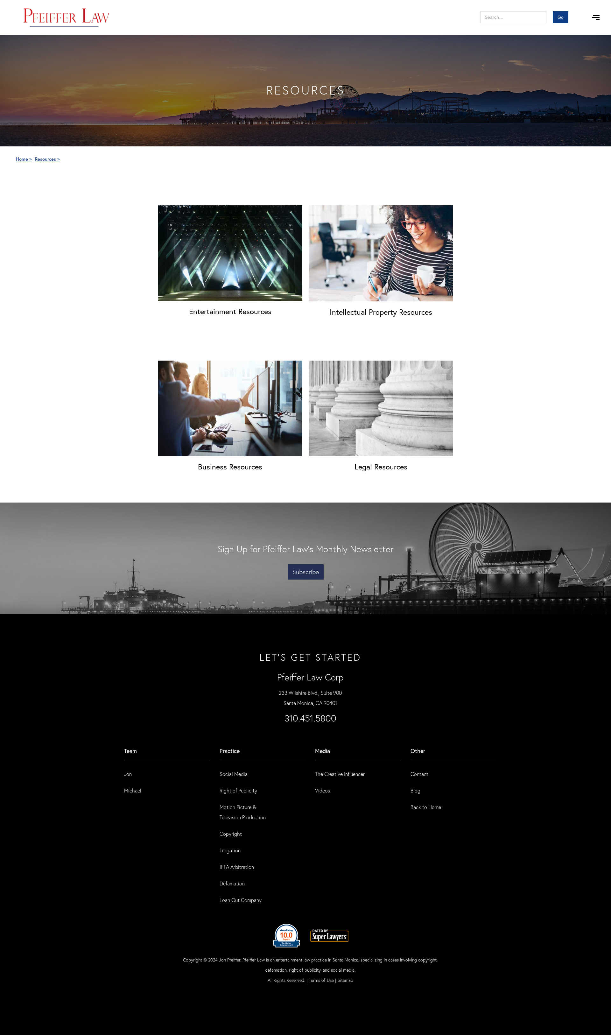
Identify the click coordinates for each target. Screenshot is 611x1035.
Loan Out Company (241, 900)
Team (130, 751)
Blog (415, 790)
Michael (132, 790)
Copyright (231, 833)
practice (230, 751)
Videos (322, 790)
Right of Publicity (238, 790)
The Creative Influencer (340, 774)
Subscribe (305, 571)
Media (322, 751)
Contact (419, 774)
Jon (128, 774)
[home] (67, 17)
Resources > (47, 159)
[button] (596, 17)
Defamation (232, 883)
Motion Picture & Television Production (243, 812)
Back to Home (426, 807)
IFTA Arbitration (237, 866)
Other (418, 751)
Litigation (230, 850)
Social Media (234, 774)
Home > (24, 159)
